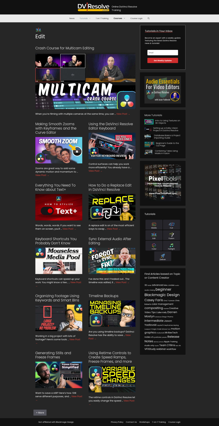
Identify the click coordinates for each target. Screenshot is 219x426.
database (158, 317)
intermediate (153, 321)
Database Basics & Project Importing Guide (167, 136)
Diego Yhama (167, 317)
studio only (149, 345)
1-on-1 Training (159, 422)
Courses (118, 18)
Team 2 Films (167, 345)
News (72, 18)
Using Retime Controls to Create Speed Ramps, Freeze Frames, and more (110, 357)
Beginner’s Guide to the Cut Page (167, 144)
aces (149, 285)
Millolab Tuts (166, 329)
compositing (153, 308)
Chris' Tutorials (169, 301)
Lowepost (147, 329)
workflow (171, 349)
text (177, 346)
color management (162, 304)
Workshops (144, 422)
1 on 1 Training (102, 18)
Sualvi (157, 346)
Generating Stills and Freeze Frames (53, 355)
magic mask (156, 329)
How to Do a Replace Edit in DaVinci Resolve (110, 187)
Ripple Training (170, 341)
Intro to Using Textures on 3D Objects (167, 121)
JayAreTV (160, 325)
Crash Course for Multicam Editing (64, 48)
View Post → (123, 113)
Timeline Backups (103, 295)
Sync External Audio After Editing (110, 241)
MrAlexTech (171, 332)
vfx (180, 345)
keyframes (169, 325)
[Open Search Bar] (148, 18)
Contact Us (131, 422)
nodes (147, 337)
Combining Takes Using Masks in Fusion (166, 152)
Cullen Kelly (161, 312)
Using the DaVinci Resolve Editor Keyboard (111, 126)
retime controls (159, 342)
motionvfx (160, 333)
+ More (40, 412)
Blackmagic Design (162, 294)
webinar (161, 349)
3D (145, 285)
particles (157, 337)
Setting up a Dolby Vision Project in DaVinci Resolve (165, 129)
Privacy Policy (117, 422)
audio (177, 285)
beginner (163, 289)
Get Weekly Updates (163, 60)
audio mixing (149, 290)
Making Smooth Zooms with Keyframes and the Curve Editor (55, 128)
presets (164, 337)
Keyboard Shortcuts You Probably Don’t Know (56, 241)
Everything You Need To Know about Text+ (55, 187)
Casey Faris (153, 300)
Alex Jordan (169, 285)
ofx (152, 337)
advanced (157, 285)
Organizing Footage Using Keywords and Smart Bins (57, 298)
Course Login (136, 18)
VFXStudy (150, 349)
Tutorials (84, 18)
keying (176, 325)
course (166, 309)
